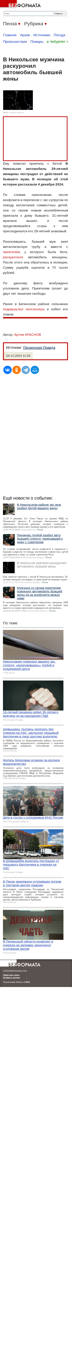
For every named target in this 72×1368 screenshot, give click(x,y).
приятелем (11, 252)
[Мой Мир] (35, 370)
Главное (10, 35)
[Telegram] (25, 370)
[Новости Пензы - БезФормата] (21, 4)
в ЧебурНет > (58, 42)
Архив (25, 35)
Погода (59, 35)
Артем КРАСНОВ (27, 334)
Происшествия (15, 42)
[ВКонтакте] (7, 370)
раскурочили (13, 257)
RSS (28, 982)
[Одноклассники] (16, 370)
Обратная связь (11, 975)
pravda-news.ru (16, 112)
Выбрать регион (11, 978)
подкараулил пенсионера (24, 309)
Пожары (36, 42)
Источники (41, 35)
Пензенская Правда (39, 347)
